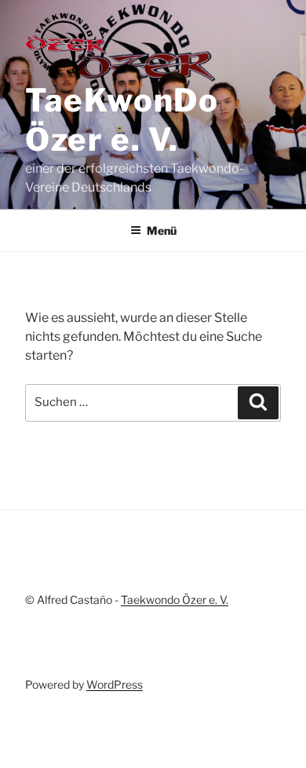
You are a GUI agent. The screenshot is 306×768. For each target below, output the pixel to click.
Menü (162, 230)
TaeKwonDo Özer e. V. (121, 120)
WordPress (114, 684)
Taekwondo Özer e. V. (174, 599)
